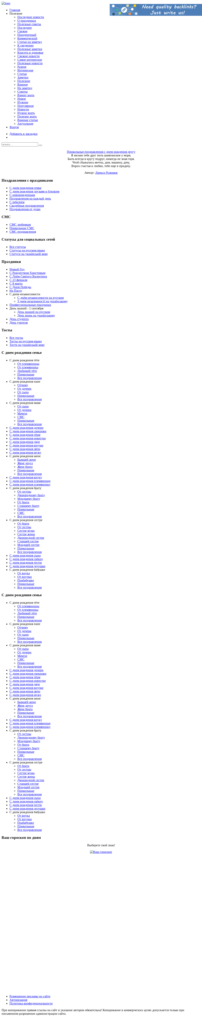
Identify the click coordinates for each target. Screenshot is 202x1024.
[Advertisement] (101, 913)
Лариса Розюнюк (106, 172)
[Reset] (40, 145)
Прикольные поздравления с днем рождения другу (101, 151)
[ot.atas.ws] (155, 10)
